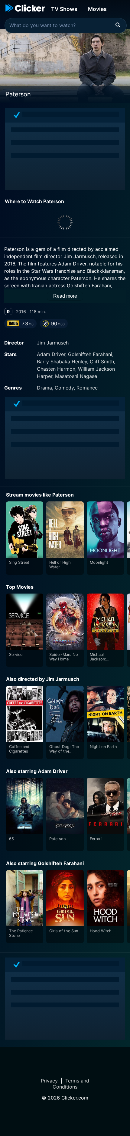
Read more (65, 296)
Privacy (49, 1081)
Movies (97, 9)
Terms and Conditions (71, 1084)
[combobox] (66, 25)
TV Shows (64, 9)
